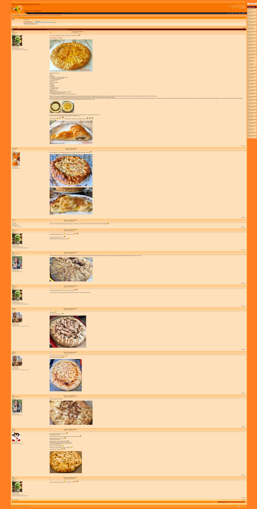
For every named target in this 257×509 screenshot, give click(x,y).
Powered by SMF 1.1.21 (15, 506)
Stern (49, 15)
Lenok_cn (14, 219)
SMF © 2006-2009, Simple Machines (24, 506)
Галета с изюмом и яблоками (56, 15)
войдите (234, 5)
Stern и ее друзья (32, 10)
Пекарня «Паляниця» (33, 15)
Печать (244, 27)
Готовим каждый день (26, 15)
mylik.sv (13, 308)
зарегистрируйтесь (241, 5)
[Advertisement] (5, 23)
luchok (13, 429)
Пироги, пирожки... (41, 15)
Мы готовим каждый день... (26, 4)
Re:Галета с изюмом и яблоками (70, 220)
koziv (13, 252)
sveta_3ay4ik (14, 148)
